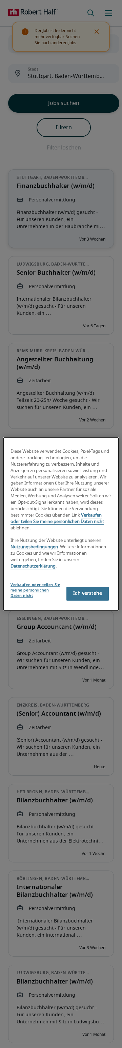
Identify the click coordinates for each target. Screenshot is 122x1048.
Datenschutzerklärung (33, 566)
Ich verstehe (87, 593)
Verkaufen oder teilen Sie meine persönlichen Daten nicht (35, 590)
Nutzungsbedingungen (34, 547)
